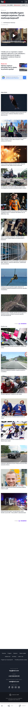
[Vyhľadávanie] (22, 1)
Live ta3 (4, 5)
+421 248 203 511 (14, 676)
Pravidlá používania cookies (21, 659)
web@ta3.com (14, 681)
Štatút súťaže (23, 653)
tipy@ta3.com (14, 670)
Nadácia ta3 (7, 656)
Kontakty (14, 656)
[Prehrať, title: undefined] (14, 35)
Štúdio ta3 (3, 10)
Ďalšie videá (4, 44)
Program (9, 653)
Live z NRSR (9, 5)
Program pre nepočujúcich (7, 659)
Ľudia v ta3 (20, 656)
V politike (24, 5)
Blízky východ (17, 5)
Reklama (15, 653)
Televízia (4, 653)
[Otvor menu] (26, 2)
